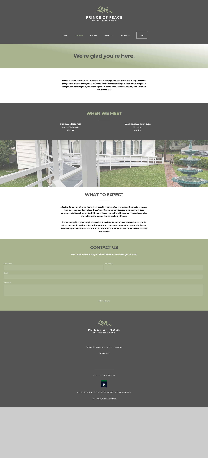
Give (142, 35)
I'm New (79, 35)
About (93, 35)
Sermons (124, 35)
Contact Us (104, 301)
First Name (8, 264)
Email (6, 273)
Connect (108, 35)
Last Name (108, 264)
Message (7, 282)
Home (66, 35)
